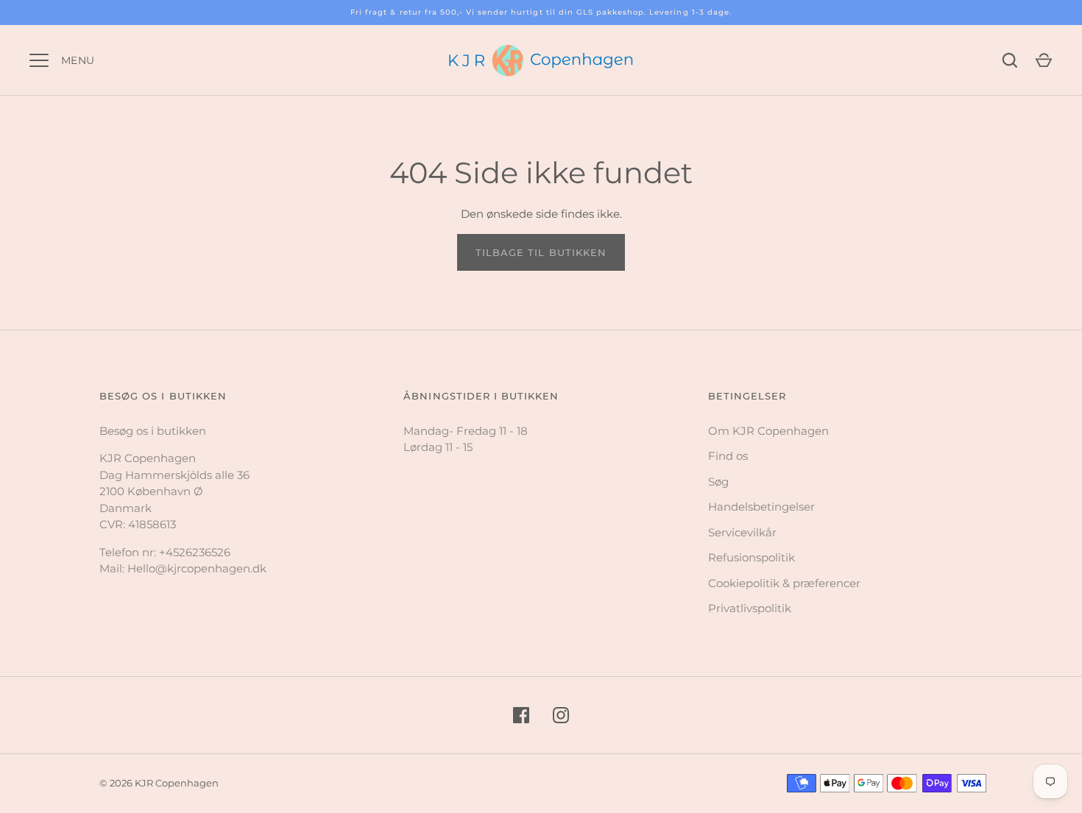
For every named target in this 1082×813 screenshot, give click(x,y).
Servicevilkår (742, 532)
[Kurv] (1044, 60)
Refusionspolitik (751, 557)
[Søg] (1010, 60)
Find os (728, 456)
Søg (718, 482)
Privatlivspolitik (749, 608)
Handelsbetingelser (761, 507)
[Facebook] (521, 715)
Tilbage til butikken (541, 252)
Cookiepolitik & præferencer (784, 583)
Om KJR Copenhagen (768, 431)
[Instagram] (561, 715)
